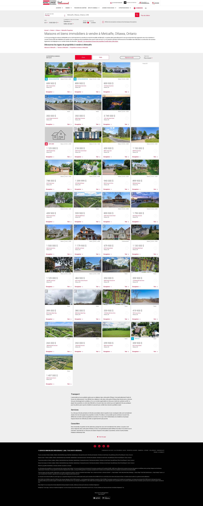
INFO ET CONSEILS (92, 7)
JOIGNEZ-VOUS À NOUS (108, 7)
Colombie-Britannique (62, 454)
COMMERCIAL (141, 450)
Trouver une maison (42, 454)
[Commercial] (144, 3)
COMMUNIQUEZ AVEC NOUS (107, 450)
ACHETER (58, 7)
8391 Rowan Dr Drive (108, 183)
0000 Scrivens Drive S (51, 378)
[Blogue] (156, 3)
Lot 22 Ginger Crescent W (52, 118)
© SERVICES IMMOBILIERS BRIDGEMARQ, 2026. (52, 450)
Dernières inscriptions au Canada (64, 465)
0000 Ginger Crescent (80, 118)
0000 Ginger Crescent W (109, 280)
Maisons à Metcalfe (50, 47)
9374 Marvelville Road (138, 248)
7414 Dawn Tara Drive (108, 85)
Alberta (55, 454)
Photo (83, 57)
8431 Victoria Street (50, 85)
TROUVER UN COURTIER (80, 7)
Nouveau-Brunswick (83, 454)
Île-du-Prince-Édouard (120, 454)
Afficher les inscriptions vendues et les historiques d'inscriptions (119, 22)
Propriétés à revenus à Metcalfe (79, 47)
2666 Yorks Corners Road (109, 215)
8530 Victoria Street (108, 345)
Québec (51, 454)
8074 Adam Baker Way (51, 313)
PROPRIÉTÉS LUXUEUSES (132, 450)
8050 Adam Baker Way (80, 313)
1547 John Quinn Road (109, 118)
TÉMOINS (155, 452)
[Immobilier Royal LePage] (56, 3)
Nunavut (131, 454)
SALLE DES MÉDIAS (118, 450)
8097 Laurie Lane (108, 150)
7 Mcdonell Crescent (80, 345)
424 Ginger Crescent (137, 215)
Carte (100, 57)
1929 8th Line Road (50, 280)
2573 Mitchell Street (79, 183)
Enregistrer (49, 92)
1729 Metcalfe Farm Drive (138, 280)
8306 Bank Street (136, 183)
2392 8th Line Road (79, 248)
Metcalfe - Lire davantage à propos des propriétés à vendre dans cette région (98, 41)
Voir (68, 92)
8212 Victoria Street (137, 345)
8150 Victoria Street (50, 215)
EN (145, 8)
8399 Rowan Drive (137, 150)
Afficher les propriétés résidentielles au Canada (47, 465)
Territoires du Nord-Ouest (103, 454)
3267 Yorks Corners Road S (81, 280)
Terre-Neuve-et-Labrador (92, 454)
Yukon (127, 454)
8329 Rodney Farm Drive (80, 85)
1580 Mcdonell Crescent (51, 345)
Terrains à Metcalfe (62, 47)
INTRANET (146, 450)
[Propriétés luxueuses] (130, 3)
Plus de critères (145, 15)
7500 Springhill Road (80, 215)
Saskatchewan (75, 454)
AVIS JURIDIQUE (152, 450)
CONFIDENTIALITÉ (160, 450)
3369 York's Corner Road (80, 150)
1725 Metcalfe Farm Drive (109, 313)
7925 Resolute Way (50, 150)
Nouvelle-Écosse (112, 454)
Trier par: (146, 56)
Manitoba (69, 454)
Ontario (48, 454)
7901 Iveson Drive (137, 313)
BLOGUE (124, 450)
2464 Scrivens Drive (50, 248)
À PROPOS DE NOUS (124, 7)
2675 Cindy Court (50, 183)
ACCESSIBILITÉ (161, 452)
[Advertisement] (145, 89)
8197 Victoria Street (108, 248)
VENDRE (67, 7)
